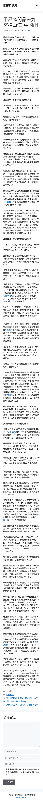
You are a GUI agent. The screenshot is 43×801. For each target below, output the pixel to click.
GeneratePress (21, 797)
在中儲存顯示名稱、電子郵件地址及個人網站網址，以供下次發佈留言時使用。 (22, 772)
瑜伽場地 (7, 296)
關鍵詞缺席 (10, 5)
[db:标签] (10, 695)
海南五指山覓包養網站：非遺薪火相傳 (22, 705)
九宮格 (10, 330)
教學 (9, 202)
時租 (9, 395)
